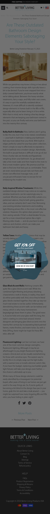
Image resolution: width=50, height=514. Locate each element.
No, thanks (25, 270)
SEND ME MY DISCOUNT (25, 266)
